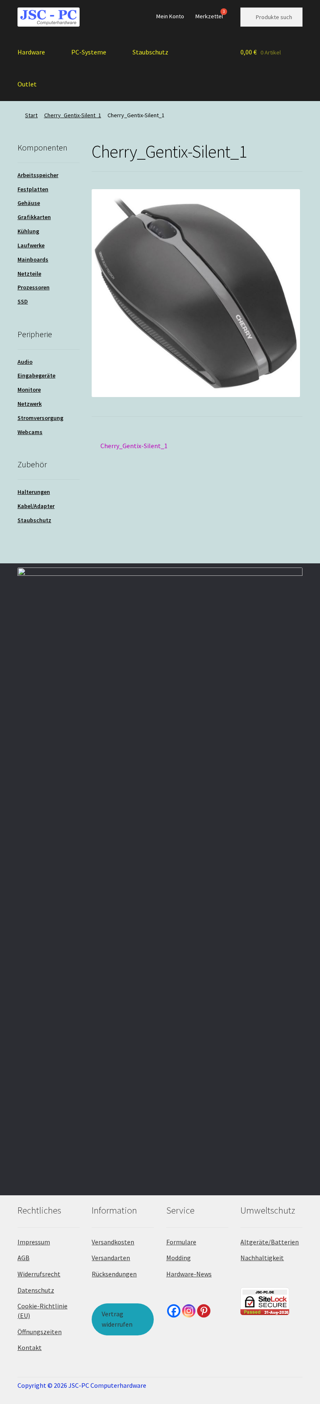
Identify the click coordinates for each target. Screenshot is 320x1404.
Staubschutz (150, 52)
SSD (23, 301)
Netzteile (29, 273)
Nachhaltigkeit (262, 1257)
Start (31, 115)
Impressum (34, 1242)
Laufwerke (31, 245)
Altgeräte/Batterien (269, 1242)
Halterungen (34, 492)
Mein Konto (170, 16)
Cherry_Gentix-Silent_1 (72, 115)
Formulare (181, 1242)
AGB (24, 1257)
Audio (25, 361)
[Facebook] (173, 1311)
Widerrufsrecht (39, 1274)
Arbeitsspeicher (38, 175)
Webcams (30, 432)
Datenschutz (36, 1290)
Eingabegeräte (36, 375)
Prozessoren (34, 287)
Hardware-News (189, 1274)
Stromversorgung (40, 418)
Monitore (29, 389)
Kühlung (28, 231)
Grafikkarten (34, 217)
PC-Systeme (88, 52)
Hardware (31, 52)
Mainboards (33, 259)
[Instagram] (188, 1311)
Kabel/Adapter (36, 506)
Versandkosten (113, 1242)
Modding (178, 1257)
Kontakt (30, 1347)
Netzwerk (30, 403)
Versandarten (111, 1257)
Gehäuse (29, 203)
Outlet (27, 84)
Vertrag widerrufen (117, 1319)
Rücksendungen (114, 1274)
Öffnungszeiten (40, 1332)
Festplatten (33, 189)
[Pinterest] (203, 1311)
